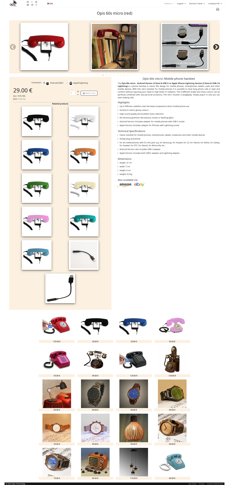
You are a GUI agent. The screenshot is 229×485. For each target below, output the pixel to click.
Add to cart (90, 93)
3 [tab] (110, 75)
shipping (21, 99)
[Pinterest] (36, 2)
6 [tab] (121, 75)
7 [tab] (124, 75)
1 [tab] (103, 75)
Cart (217, 9)
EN (51, 3)
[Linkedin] (32, 5)
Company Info (214, 3)
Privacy (201, 484)
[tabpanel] (44, 47)
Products (167, 3)
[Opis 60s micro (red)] (44, 46)
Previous (12, 47)
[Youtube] (28, 5)
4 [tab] (114, 75)
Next (216, 47)
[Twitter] (32, 2)
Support (180, 3)
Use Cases (192, 484)
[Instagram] (36, 5)
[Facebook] (28, 2)
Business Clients (196, 3)
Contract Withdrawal (215, 484)
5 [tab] (117, 75)
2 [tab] (107, 75)
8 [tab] (128, 75)
